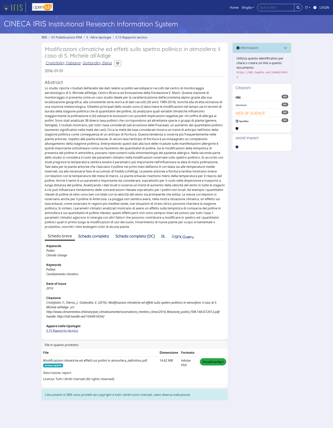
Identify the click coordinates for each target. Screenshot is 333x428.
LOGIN (324, 7)
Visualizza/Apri (213, 362)
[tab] (163, 236)
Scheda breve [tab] (60, 235)
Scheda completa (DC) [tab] (135, 236)
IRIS (44, 37)
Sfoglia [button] (247, 7)
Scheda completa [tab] (93, 236)
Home (234, 7)
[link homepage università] (42, 7)
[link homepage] (14, 7)
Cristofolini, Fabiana (62, 62)
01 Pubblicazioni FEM (66, 37)
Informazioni (249, 48)
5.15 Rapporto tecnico (131, 37)
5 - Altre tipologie (98, 37)
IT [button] (306, 7)
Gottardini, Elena (97, 62)
